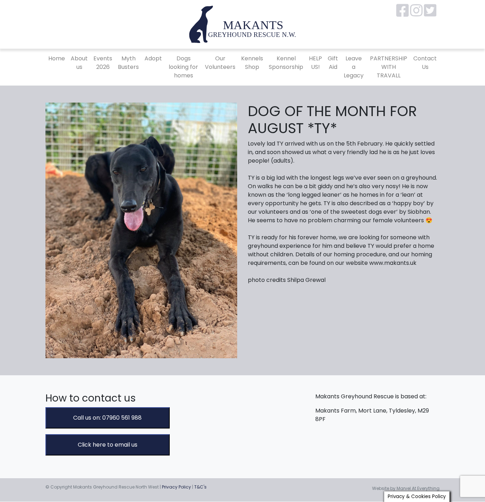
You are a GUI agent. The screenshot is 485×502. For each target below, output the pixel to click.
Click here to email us (107, 445)
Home (56, 58)
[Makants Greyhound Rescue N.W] (242, 24)
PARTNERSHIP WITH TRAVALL (388, 67)
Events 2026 (102, 62)
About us (79, 62)
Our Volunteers (220, 62)
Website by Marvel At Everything (406, 488)
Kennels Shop (252, 62)
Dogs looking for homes (183, 67)
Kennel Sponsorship (286, 62)
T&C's (200, 487)
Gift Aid (333, 62)
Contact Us (425, 62)
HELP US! (315, 62)
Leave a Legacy (354, 67)
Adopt (153, 58)
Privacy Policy (176, 487)
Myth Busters (128, 62)
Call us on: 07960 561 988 (107, 418)
